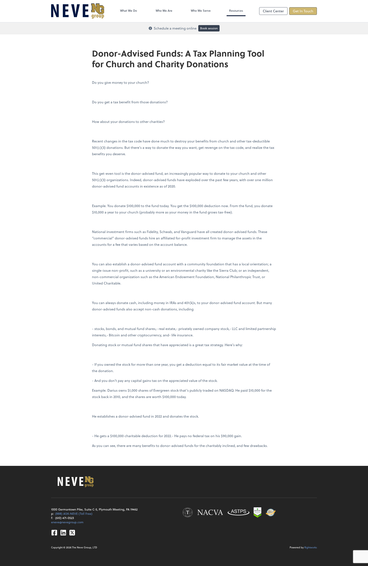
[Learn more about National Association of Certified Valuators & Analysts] (210, 512)
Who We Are (164, 10)
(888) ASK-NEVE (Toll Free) (73, 513)
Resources (236, 10)
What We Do (128, 10)
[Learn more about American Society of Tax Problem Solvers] (238, 512)
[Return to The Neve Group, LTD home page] (77, 11)
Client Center (273, 11)
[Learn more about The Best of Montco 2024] (271, 512)
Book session (209, 28)
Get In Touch (303, 11)
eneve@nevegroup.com (67, 522)
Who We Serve (201, 10)
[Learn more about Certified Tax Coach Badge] (188, 512)
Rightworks (310, 547)
